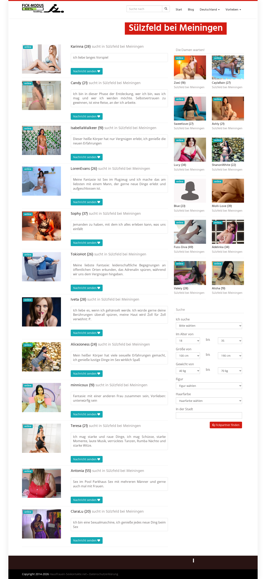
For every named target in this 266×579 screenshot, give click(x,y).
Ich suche (183, 319)
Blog (191, 9)
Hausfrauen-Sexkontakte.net (68, 574)
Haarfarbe (183, 394)
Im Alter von (185, 334)
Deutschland (209, 9)
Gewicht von (185, 364)
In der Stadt (184, 409)
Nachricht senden (85, 71)
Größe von (183, 349)
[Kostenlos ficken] (43, 10)
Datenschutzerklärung (103, 574)
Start (179, 9)
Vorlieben (232, 9)
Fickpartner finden (227, 425)
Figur (179, 379)
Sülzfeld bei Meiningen (125, 46)
